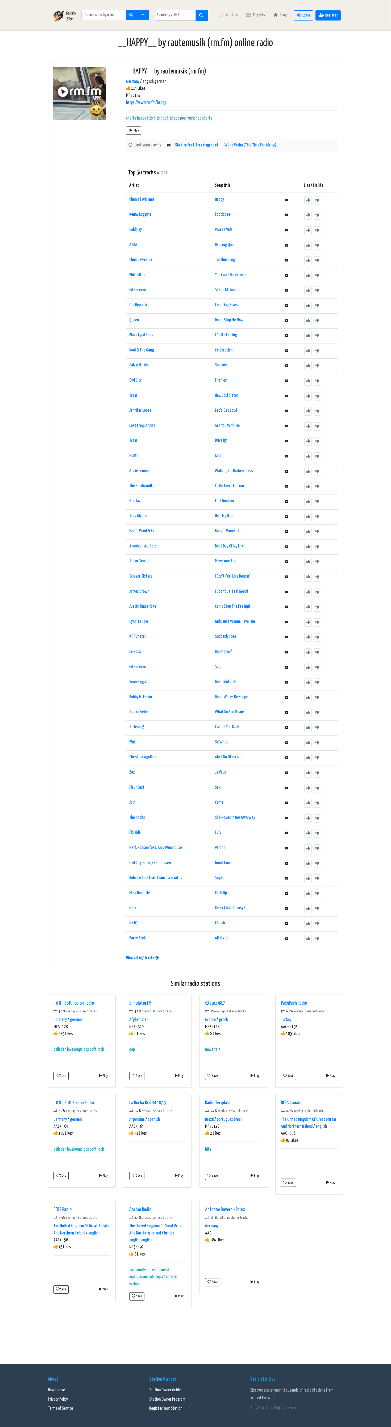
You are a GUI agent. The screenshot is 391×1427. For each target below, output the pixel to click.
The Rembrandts (141, 486)
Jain (132, 802)
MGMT (133, 455)
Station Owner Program (167, 1399)
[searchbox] (175, 15)
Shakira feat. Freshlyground (196, 145)
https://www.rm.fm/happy (146, 102)
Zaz (132, 772)
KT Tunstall (137, 636)
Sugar (219, 878)
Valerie (220, 847)
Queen (134, 320)
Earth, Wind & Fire (142, 531)
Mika (132, 908)
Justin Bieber (139, 712)
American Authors (143, 546)
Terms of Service (60, 1408)
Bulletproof (223, 651)
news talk (212, 1049)
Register (331, 15)
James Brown (139, 591)
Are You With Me (227, 425)
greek (223, 1019)
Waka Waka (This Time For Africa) (250, 145)
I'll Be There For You (229, 486)
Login (306, 15)
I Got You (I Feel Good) (231, 591)
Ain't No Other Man (229, 757)
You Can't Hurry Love (230, 275)
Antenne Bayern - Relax (225, 1209)
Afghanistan (138, 1019)
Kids (218, 455)
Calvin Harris (138, 365)
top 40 (160, 1277)
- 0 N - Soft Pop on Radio (73, 1003)
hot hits (167, 118)
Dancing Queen (226, 245)
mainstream (138, 1277)
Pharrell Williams (142, 199)
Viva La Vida (223, 229)
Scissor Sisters (140, 576)
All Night (221, 938)
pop (176, 118)
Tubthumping (225, 259)
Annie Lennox (139, 471)
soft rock (97, 1049)
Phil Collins (137, 275)
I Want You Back (227, 727)
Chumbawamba (140, 259)
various (134, 1284)
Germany (132, 81)
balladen (59, 1049)
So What (221, 742)
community (137, 1270)
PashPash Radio (294, 1003)
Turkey (286, 1019)
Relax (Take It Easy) (230, 908)
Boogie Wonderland (229, 531)
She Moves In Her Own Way (235, 817)
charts (131, 118)
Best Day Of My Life (229, 546)
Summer (221, 365)
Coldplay (135, 229)
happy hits (145, 118)
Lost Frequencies (142, 425)
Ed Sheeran (137, 290)
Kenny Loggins (140, 214)
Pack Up (221, 893)
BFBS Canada (291, 1102)
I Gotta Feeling (226, 335)
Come (219, 802)
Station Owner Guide (165, 1390)
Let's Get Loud (226, 410)
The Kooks (137, 817)
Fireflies (221, 380)
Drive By (221, 440)
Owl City (135, 380)
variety (171, 1277)
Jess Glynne (138, 516)
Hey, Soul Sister (226, 395)
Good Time (223, 863)
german (76, 1019)
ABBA (133, 245)
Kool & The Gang (141, 350)
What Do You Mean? (229, 712)
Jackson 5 (136, 727)
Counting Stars (226, 305)
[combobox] (175, 15)
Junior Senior (139, 561)
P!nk (132, 742)
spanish (154, 1119)
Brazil (209, 1119)
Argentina (137, 1119)
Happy (219, 199)
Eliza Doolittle (139, 893)
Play (136, 130)
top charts (204, 118)
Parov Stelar (138, 938)
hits (157, 118)
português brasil (229, 1119)
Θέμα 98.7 (215, 1003)
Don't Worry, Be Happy (231, 697)
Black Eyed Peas (141, 335)
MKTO (133, 923)
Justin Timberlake (142, 606)
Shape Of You (225, 290)
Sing (218, 667)
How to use (56, 1390)
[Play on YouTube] (168, 145)
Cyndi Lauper (138, 621)
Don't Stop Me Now (229, 320)
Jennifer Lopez (140, 410)
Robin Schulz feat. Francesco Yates (155, 878)
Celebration (223, 350)
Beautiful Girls (225, 682)
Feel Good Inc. (225, 501)
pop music (187, 118)
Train (133, 395)
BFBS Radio (62, 1209)
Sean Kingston (140, 682)
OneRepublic (138, 305)
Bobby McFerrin (140, 697)
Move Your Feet (226, 561)
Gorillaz (135, 501)
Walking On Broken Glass (234, 471)
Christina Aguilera (143, 757)
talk (151, 1277)
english (321, 1126)
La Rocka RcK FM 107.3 (147, 1102)
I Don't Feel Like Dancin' (232, 576)
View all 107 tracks (140, 958)
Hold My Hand (224, 516)
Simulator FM (140, 1003)
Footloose (222, 214)
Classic (220, 923)
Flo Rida (135, 832)
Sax (218, 787)
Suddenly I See (225, 636)
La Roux (135, 651)
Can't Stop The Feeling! (232, 606)
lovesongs (75, 1049)
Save (63, 1076)
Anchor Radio (140, 1209)
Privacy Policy (58, 1399)
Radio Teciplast (218, 1102)
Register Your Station (165, 1408)
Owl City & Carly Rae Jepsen (150, 863)
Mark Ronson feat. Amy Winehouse (155, 847)
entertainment (158, 1270)
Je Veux (220, 772)
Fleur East (136, 787)
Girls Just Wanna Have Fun (235, 621)
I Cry (218, 832)
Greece (210, 1019)
